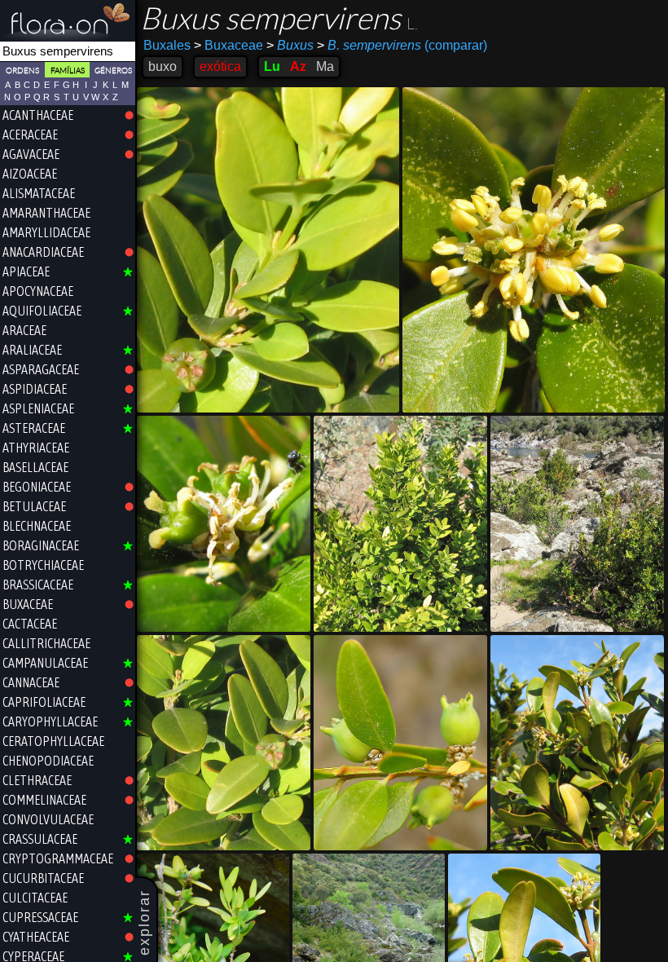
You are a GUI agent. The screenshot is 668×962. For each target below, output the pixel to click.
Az (298, 66)
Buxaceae (228, 45)
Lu (272, 66)
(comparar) (402, 45)
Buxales (167, 45)
